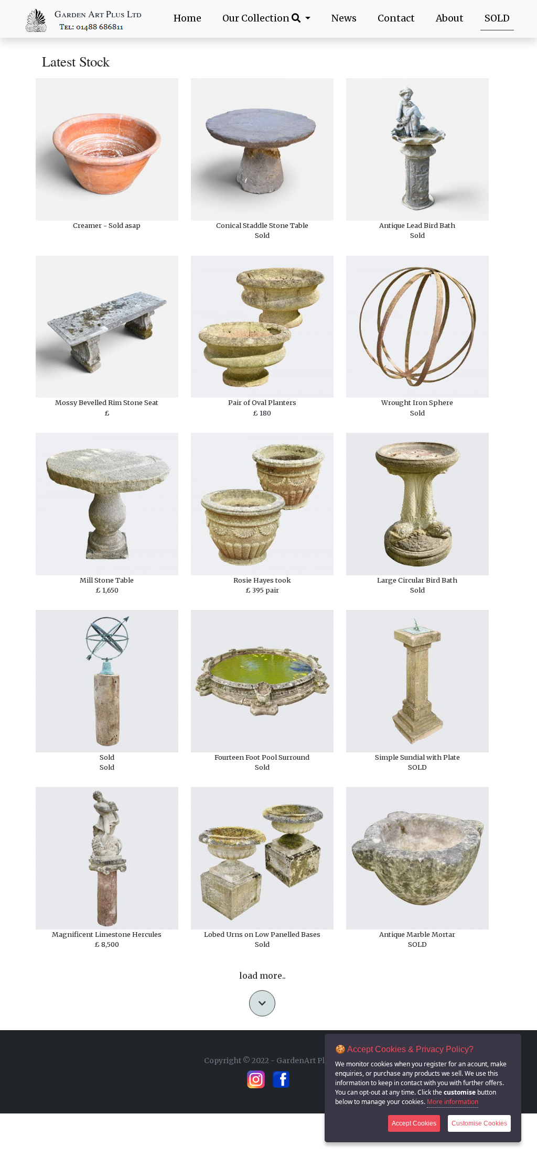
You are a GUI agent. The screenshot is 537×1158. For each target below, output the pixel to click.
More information (452, 1101)
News (344, 18)
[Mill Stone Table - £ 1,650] (107, 504)
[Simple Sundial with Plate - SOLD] (417, 681)
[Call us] (92, 26)
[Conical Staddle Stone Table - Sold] (262, 149)
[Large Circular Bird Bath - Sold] (417, 504)
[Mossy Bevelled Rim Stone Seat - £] (107, 327)
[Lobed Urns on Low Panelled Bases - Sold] (262, 858)
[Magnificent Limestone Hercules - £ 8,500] (107, 858)
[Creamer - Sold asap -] (107, 149)
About (450, 18)
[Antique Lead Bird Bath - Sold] (417, 149)
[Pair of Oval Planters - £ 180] (262, 327)
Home (187, 18)
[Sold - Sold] (107, 681)
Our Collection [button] (257, 18)
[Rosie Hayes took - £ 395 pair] (262, 504)
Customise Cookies (479, 1123)
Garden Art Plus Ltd (98, 13)
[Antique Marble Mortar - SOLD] (417, 858)
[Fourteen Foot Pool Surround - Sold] (262, 681)
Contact (396, 18)
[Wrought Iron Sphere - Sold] (417, 327)
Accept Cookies (414, 1123)
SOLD (497, 18)
